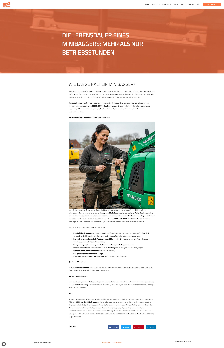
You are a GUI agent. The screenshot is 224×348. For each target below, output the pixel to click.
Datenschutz (117, 342)
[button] (159, 4)
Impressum (106, 342)
